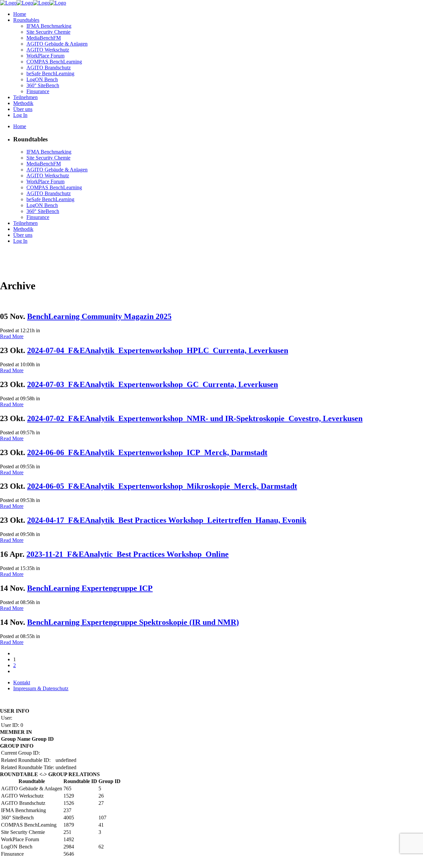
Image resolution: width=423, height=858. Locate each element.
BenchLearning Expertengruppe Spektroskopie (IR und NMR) (133, 622)
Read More (11, 336)
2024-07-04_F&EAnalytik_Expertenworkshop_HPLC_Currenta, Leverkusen (157, 350)
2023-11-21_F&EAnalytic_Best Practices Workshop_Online (127, 554)
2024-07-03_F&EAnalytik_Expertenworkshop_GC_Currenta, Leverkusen (152, 384)
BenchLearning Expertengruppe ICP (90, 588)
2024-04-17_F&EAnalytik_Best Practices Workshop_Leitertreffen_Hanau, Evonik (166, 520)
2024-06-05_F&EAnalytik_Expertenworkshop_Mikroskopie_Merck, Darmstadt (162, 486)
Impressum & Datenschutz (40, 688)
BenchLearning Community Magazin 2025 (99, 316)
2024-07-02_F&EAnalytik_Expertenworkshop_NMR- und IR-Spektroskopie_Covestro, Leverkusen (195, 418)
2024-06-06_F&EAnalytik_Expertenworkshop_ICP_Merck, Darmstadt (147, 452)
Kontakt (21, 682)
